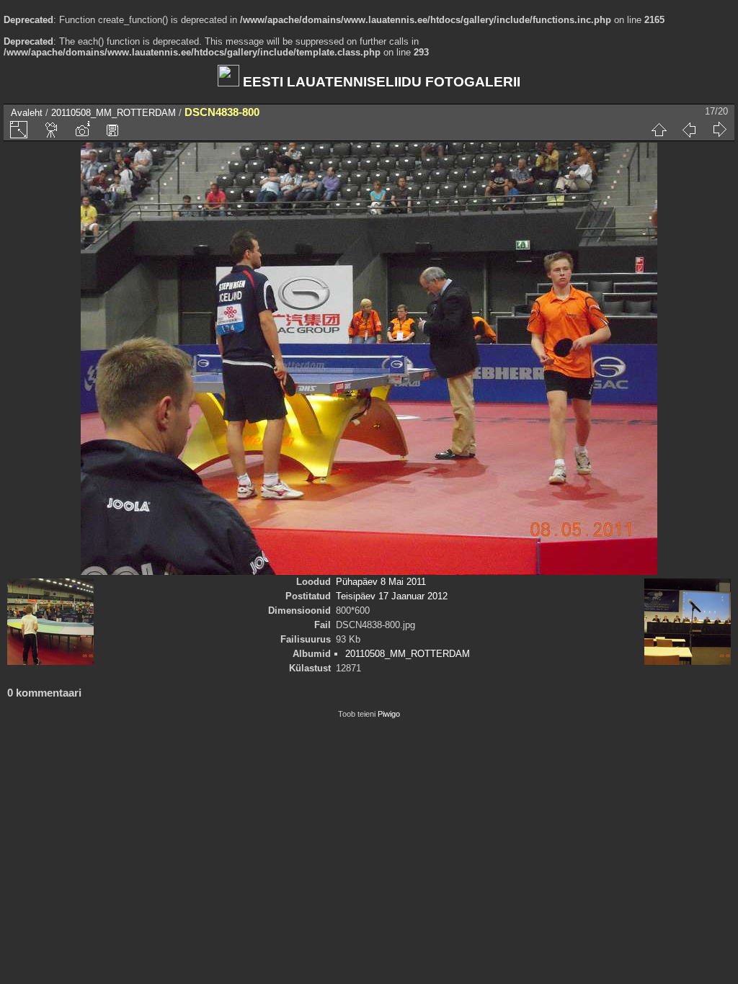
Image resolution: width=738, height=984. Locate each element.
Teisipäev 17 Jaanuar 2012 (392, 596)
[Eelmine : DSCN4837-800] (689, 129)
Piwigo (389, 714)
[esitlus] (52, 129)
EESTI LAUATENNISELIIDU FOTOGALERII (379, 81)
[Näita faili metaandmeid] (82, 129)
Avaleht (27, 112)
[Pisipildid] (659, 129)
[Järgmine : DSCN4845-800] (719, 129)
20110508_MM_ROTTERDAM (113, 112)
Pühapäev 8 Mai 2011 (381, 581)
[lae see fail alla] (112, 129)
